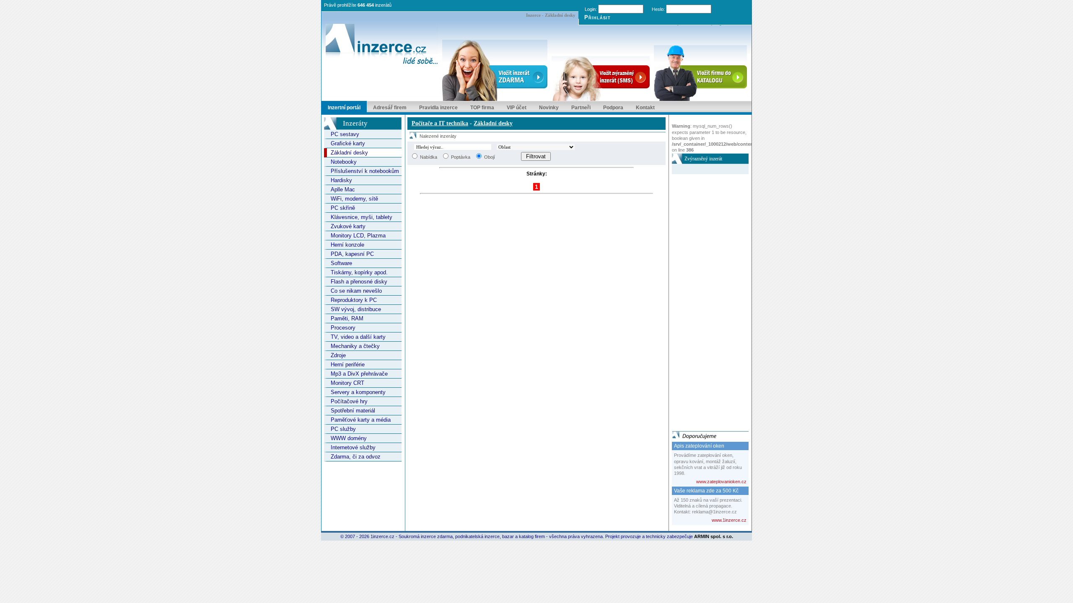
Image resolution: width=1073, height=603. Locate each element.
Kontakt (645, 108)
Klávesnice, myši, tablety (361, 217)
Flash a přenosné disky (359, 281)
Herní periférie (348, 364)
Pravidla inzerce (438, 108)
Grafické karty (348, 143)
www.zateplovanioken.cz (721, 481)
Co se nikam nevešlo (356, 291)
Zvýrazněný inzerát (703, 159)
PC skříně (343, 208)
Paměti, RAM (347, 318)
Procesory (343, 328)
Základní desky (349, 152)
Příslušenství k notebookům (365, 171)
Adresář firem (390, 108)
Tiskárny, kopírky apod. (359, 272)
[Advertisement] (705, 299)
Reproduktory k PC (354, 300)
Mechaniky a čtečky (355, 346)
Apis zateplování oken (699, 446)
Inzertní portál (344, 108)
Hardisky (341, 180)
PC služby (343, 429)
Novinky (549, 108)
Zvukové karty (348, 226)
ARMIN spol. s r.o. (713, 536)
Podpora (613, 108)
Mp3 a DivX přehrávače (359, 374)
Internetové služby (353, 447)
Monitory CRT (347, 383)
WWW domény (349, 438)
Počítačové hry (349, 401)
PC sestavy (345, 134)
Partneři (581, 108)
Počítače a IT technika (440, 123)
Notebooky (344, 162)
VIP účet (516, 108)
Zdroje (338, 355)
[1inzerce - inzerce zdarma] (382, 45)
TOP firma (482, 108)
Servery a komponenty (358, 392)
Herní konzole (347, 245)
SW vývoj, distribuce (356, 309)
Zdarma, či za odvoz (356, 457)
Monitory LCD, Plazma (358, 235)
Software (341, 263)
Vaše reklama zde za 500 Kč (706, 491)
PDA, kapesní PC (352, 254)
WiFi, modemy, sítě (354, 199)
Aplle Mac (343, 189)
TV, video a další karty (358, 337)
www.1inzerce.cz (729, 520)
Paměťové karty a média (361, 420)
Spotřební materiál (353, 410)
